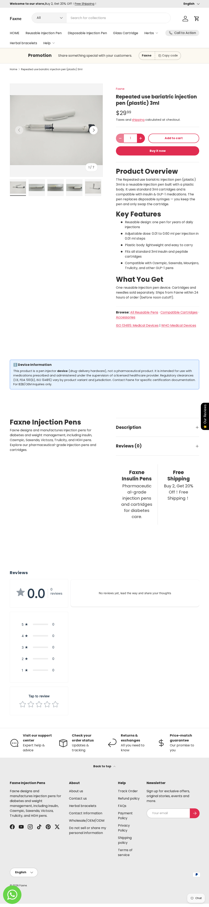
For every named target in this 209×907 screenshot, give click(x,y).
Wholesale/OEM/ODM (86, 820)
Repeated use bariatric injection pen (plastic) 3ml (51, 69)
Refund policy (129, 798)
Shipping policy (125, 840)
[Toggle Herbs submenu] (156, 32)
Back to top (102, 766)
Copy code (170, 55)
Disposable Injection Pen (87, 33)
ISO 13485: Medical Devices (137, 325)
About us (76, 791)
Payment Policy (125, 815)
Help (47, 43)
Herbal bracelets (23, 43)
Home (13, 69)
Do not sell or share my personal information (87, 830)
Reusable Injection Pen (44, 33)
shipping (138, 120)
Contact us (78, 798)
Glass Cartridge (125, 33)
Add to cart (174, 138)
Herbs (149, 33)
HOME (14, 33)
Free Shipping (84, 4)
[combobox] (101, 18)
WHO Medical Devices (178, 325)
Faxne (120, 89)
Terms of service (125, 852)
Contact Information (85, 813)
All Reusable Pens (144, 312)
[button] (196, 18)
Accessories (125, 317)
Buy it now (158, 151)
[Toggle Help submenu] (53, 43)
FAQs (122, 805)
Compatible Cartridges (179, 312)
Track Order (128, 791)
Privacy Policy (124, 828)
